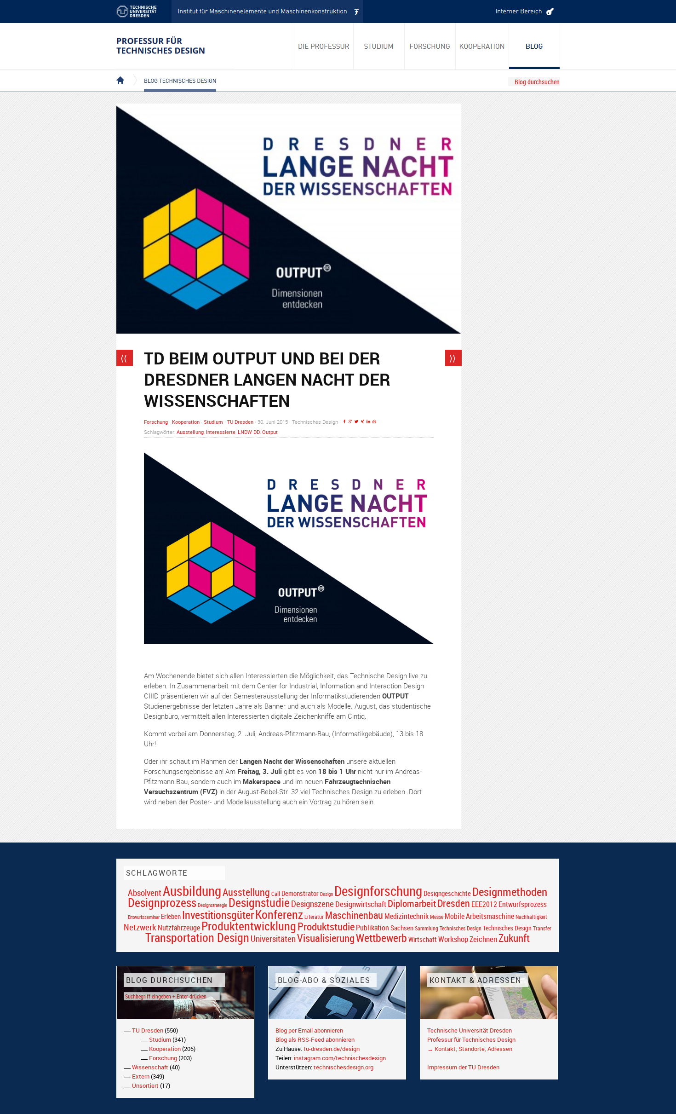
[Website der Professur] (175, 46)
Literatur (314, 917)
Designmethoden (509, 891)
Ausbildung (192, 891)
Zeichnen (483, 939)
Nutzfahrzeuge (179, 928)
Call (275, 893)
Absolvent (144, 892)
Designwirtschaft (360, 904)
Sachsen (401, 928)
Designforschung (378, 891)
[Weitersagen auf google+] (350, 421)
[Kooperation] (534, 46)
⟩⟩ (452, 358)
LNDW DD (249, 431)
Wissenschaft (150, 1067)
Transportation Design (197, 937)
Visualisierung (326, 938)
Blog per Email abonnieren (309, 1030)
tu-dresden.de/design (332, 1049)
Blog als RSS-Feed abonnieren (315, 1039)
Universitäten (273, 938)
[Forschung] (430, 46)
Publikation (372, 928)
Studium (213, 421)
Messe (436, 916)
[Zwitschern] (356, 421)
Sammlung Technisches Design (448, 928)
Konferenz (279, 914)
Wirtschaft (422, 939)
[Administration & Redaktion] (523, 11)
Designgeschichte (447, 893)
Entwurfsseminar (144, 916)
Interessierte (220, 431)
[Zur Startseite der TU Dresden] (144, 11)
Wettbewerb (381, 937)
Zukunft (514, 937)
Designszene (312, 904)
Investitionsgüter (218, 914)
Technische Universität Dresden (469, 1030)
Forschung (156, 421)
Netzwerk (140, 927)
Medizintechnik (406, 916)
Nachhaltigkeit (531, 916)
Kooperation (186, 421)
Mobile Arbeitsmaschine (479, 916)
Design (326, 893)
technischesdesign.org (343, 1067)
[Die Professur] (324, 46)
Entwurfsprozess (522, 904)
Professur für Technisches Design (471, 1039)
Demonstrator (300, 893)
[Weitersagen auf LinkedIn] (368, 421)
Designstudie (259, 902)
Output (270, 431)
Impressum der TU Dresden (463, 1067)
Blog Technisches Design (172, 72)
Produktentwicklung (248, 926)
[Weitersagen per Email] (374, 421)
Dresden (453, 903)
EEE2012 (484, 904)
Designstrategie (212, 905)
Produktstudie (326, 926)
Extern (140, 1076)
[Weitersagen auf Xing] (362, 421)
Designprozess (162, 902)
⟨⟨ (123, 358)
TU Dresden (240, 421)
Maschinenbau (354, 915)
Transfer (542, 928)
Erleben (171, 916)
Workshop (453, 939)
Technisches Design (507, 928)
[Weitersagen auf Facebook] (344, 421)
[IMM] (268, 11)
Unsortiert (145, 1085)
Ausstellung (190, 431)
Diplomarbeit (412, 903)
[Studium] (379, 46)
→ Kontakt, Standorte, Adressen (469, 1049)
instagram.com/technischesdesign (340, 1058)
